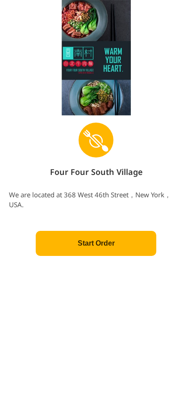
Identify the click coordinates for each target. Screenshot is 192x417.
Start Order (96, 243)
